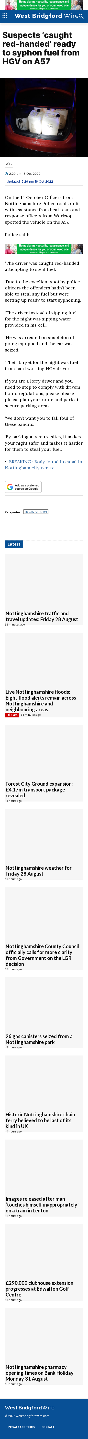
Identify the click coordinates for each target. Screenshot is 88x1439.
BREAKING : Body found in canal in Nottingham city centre (43, 465)
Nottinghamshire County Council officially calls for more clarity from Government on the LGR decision (42, 955)
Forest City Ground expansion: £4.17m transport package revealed (39, 789)
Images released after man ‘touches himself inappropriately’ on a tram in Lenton (42, 1204)
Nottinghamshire (36, 511)
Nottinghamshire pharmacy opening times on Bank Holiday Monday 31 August (40, 1373)
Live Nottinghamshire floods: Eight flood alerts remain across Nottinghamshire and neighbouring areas (41, 700)
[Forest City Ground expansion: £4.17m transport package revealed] (44, 750)
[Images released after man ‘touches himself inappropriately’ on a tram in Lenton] (44, 1165)
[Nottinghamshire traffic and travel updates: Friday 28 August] (44, 579)
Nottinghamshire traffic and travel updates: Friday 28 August (42, 616)
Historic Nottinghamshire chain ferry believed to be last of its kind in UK (40, 1120)
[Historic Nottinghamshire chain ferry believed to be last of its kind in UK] (44, 1080)
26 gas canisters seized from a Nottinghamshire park (39, 1039)
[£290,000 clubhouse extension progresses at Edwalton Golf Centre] (44, 1249)
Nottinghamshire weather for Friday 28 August (39, 871)
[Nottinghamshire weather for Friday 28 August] (44, 834)
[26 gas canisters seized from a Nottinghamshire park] (44, 1002)
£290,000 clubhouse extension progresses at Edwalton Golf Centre (39, 1288)
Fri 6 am (12, 715)
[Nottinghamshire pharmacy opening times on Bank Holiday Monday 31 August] (44, 1333)
